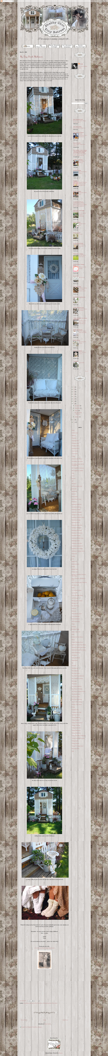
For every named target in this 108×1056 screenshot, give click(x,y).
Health (73, 566)
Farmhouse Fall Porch (77, 530)
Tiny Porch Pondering (77, 699)
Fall (72, 481)
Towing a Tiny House (77, 704)
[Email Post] (38, 1000)
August (76, 410)
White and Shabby (77, 330)
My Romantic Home (78, 243)
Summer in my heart (82, 224)
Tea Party (74, 665)
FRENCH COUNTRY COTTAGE (79, 211)
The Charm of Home (78, 132)
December (77, 405)
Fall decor (74, 483)
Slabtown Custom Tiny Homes (79, 644)
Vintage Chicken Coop (77, 722)
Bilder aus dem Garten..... (82, 352)
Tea (72, 663)
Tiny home (54, 1003)
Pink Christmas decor (77, 613)
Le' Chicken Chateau (76, 590)
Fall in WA (74, 489)
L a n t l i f (75, 276)
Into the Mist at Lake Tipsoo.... (82, 255)
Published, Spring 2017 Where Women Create (83, 289)
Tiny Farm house (75, 673)
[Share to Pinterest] (34, 1001)
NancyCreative (77, 143)
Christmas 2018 (75, 443)
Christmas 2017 (75, 440)
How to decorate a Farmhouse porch (78, 579)
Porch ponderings (47, 1003)
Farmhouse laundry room (77, 538)
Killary (73, 587)
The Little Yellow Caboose (79, 128)
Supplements (75, 660)
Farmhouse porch (76, 540)
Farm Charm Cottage (76, 499)
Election (73, 478)
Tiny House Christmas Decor (78, 691)
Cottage (73, 456)
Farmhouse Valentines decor (78, 551)
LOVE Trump (75, 598)
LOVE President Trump (77, 595)
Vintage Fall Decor (76, 730)
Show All (86, 370)
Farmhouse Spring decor (77, 546)
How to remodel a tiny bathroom (79, 582)
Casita (73, 430)
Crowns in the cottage (77, 459)
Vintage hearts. (75, 741)
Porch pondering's (76, 619)
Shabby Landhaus (77, 351)
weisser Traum (76, 222)
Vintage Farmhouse (76, 733)
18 (74, 394)
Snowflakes (74, 655)
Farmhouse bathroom (76, 504)
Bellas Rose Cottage (78, 254)
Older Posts (65, 1020)
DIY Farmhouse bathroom (78, 468)
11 (74, 422)
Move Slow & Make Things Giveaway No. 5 (79, 121)
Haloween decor (75, 564)
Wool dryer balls (75, 748)
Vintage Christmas (76, 725)
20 (74, 389)
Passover (74, 611)
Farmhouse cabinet (76, 509)
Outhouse (74, 608)
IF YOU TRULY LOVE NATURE (82, 331)
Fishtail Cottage (77, 170)
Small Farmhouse (76, 652)
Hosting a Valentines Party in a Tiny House (79, 575)
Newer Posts (24, 1020)
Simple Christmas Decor (77, 642)
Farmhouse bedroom (76, 507)
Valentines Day (75, 709)
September (77, 408)
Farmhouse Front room (77, 533)
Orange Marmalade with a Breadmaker (83, 135)
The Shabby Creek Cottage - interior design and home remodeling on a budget (80, 151)
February (77, 417)
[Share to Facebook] (32, 1001)
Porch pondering (75, 616)
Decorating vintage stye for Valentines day (78, 464)
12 (74, 419)
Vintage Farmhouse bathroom (78, 735)
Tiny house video (76, 696)
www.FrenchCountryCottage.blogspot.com (44, 948)
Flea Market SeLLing (81, 161)
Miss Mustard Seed (78, 119)
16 (74, 399)
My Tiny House (38, 1003)
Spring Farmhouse (76, 657)
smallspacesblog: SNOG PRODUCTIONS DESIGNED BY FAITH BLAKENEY (80, 204)
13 (74, 403)
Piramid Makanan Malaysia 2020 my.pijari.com (83, 183)
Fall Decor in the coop (77, 486)
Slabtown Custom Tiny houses (79, 650)
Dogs (73, 473)
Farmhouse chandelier (77, 512)
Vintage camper (75, 720)
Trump (73, 707)
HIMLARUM (76, 340)
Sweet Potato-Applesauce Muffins (79, 144)
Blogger (60, 1053)
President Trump (75, 629)
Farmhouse (74, 501)
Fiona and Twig (77, 286)
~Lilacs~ (81, 234)
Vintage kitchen (75, 743)
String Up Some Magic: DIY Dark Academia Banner (79, 154)
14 (74, 401)
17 (74, 396)
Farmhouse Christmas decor (78, 517)
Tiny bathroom (75, 670)
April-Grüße (81, 362)
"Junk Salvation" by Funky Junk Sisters (80, 318)
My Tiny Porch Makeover (31, 56)
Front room (74, 553)
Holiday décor (75, 572)
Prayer (73, 624)
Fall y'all (74, 494)
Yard (73, 751)
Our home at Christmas (82, 245)
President (74, 626)
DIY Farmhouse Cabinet (77, 470)
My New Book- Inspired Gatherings (82, 214)
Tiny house (74, 683)
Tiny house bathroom (77, 686)
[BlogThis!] (30, 1001)
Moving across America (77, 600)
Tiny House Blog (77, 126)
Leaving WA (75, 593)
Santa (73, 634)
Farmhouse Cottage (76, 520)
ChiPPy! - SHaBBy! (78, 160)
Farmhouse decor (76, 522)
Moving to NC (75, 603)
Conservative (75, 453)
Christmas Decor (75, 448)
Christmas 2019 (75, 446)
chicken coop (75, 433)
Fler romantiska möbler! (82, 342)
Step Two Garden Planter (83, 172)
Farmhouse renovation (77, 543)
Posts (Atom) (48, 1024)
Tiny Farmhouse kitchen (77, 678)
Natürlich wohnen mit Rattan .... (83, 309)
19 (74, 391)
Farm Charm (74, 496)
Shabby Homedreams (78, 307)
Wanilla (75, 181)
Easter (73, 476)
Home (44, 1020)
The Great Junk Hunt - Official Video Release (82, 322)
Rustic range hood (76, 631)
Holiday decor (75, 569)
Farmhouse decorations (77, 525)
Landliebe (75, 361)
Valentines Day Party (76, 712)
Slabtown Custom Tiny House (79, 647)
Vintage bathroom (76, 717)
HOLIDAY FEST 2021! (83, 193)
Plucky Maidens (77, 191)
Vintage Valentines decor (77, 746)
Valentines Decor (76, 715)
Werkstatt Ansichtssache (79, 297)
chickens (74, 435)
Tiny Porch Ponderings (77, 702)
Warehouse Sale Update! (82, 267)
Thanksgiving (75, 668)
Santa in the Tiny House (77, 637)
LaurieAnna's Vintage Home (78, 265)
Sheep (73, 639)
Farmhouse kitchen (76, 535)
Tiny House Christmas (77, 689)
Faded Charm (76, 233)
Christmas (74, 438)
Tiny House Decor (76, 694)
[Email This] (28, 1001)
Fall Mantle (74, 491)
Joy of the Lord (75, 585)
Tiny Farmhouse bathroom (78, 676)
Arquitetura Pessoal (78, 202)
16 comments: (23, 1000)
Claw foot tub (75, 451)
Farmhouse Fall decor (77, 527)
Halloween (74, 561)
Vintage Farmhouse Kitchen (78, 738)
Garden (73, 556)
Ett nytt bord (82, 277)
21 (74, 387)
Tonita (81, 64)
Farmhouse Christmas (77, 514)
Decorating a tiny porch (29, 1003)
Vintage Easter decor (76, 728)
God (73, 559)
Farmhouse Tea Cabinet (77, 548)
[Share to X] (31, 1001)
